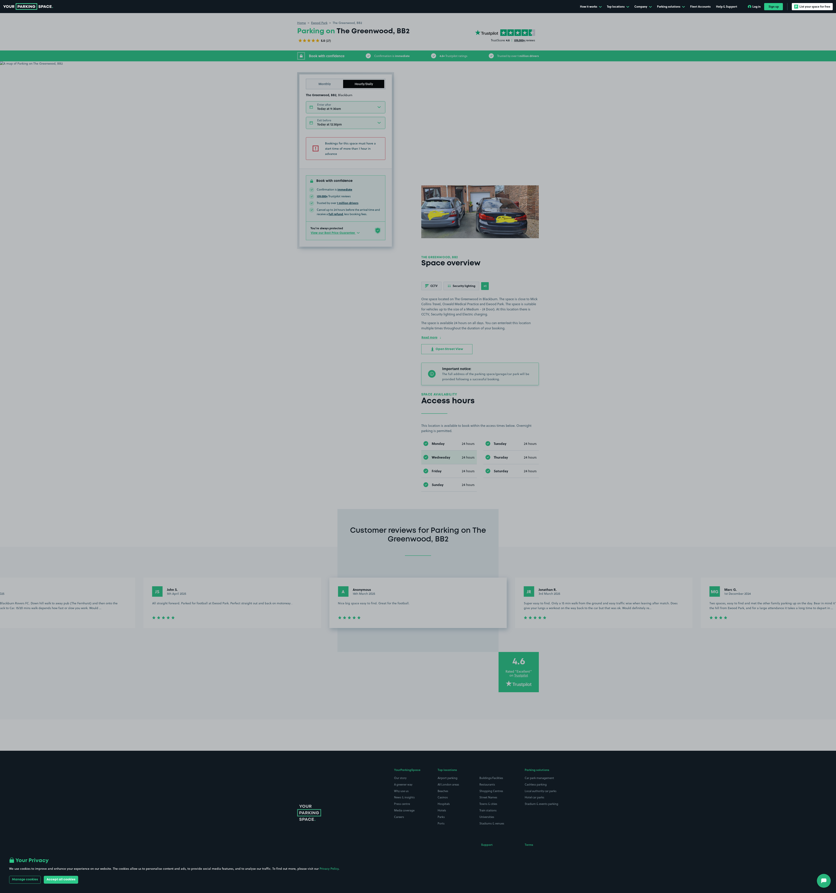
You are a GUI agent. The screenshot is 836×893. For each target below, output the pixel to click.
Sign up (774, 6)
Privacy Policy (329, 868)
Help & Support (726, 6)
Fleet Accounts (700, 6)
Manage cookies (25, 879)
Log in (756, 6)
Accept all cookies (61, 879)
